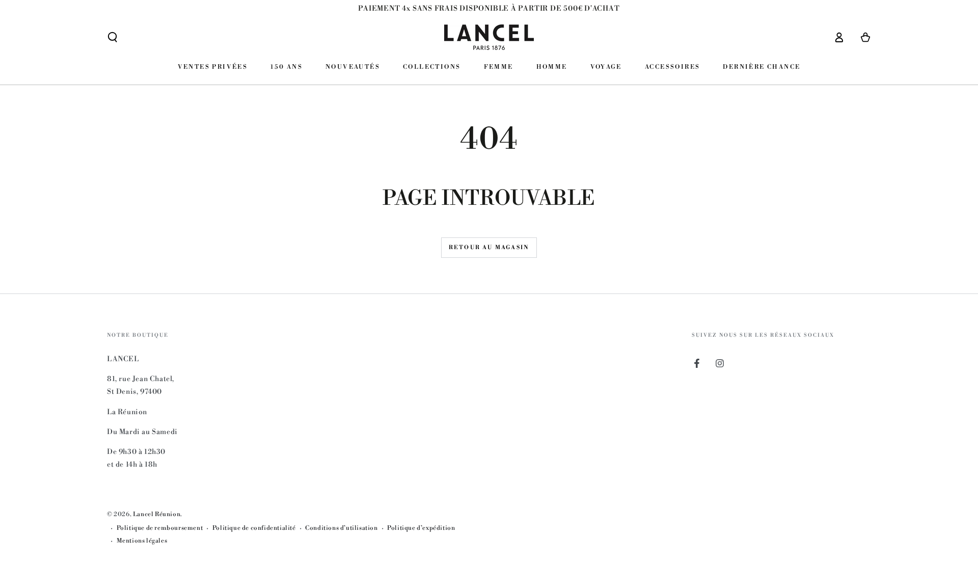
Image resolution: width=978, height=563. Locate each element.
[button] (112, 37)
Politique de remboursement (160, 528)
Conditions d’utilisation (341, 528)
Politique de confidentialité (254, 528)
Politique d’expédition (421, 528)
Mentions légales (142, 541)
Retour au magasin (489, 247)
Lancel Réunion (156, 514)
